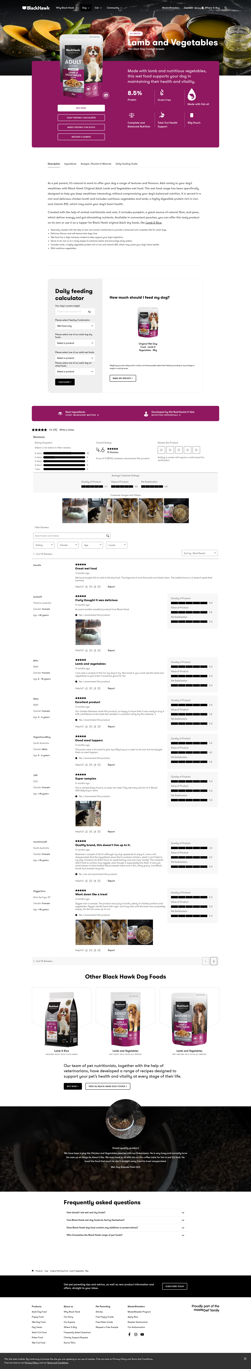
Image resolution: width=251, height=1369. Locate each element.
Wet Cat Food (38, 1342)
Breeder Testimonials (138, 1322)
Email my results (122, 378)
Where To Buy (70, 1327)
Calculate (64, 382)
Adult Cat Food (39, 1332)
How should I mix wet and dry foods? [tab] (86, 1212)
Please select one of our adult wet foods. (75, 352)
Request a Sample (81, 136)
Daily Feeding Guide (127, 163)
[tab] (54, 164)
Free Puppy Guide (105, 1316)
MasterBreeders (170, 7)
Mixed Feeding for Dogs (81, 127)
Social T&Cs (70, 1342)
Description (54, 163)
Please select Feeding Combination (72, 320)
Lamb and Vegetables (125, 1051)
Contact (188, 7)
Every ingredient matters (81, 415)
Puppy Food (38, 1316)
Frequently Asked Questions (77, 1332)
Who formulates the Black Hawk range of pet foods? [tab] (94, 1235)
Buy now (81, 108)
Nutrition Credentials (165, 415)
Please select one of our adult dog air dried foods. (73, 364)
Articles (99, 1311)
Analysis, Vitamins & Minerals (96, 163)
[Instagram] (136, 1335)
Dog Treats (37, 1327)
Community (113, 7)
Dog (84, 7)
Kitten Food (37, 1337)
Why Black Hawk (65, 7)
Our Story (68, 1316)
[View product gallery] (106, 95)
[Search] (226, 7)
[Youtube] (142, 1335)
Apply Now (133, 1316)
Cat (97, 7)
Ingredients (70, 163)
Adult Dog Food (39, 1311)
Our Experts (69, 1322)
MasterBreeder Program (139, 1311)
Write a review (67, 430)
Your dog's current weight (67, 305)
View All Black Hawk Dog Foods (107, 1086)
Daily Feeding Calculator (81, 117)
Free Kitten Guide (104, 1322)
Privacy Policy (32, 1362)
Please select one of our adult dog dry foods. (73, 336)
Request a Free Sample (107, 1327)
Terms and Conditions (57, 1362)
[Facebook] (129, 1335)
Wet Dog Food (38, 1322)
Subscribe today (174, 1286)
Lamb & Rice (154, 223)
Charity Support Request (76, 1337)
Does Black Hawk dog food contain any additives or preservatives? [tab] (102, 1227)
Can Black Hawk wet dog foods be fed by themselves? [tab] (95, 1220)
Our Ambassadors (136, 1327)
